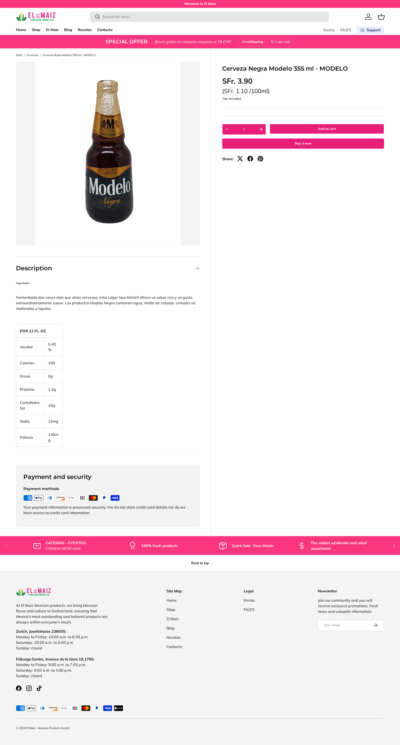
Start (19, 55)
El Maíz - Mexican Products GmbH (47, 728)
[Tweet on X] (240, 159)
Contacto (104, 29)
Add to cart (327, 129)
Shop (36, 29)
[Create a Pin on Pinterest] (260, 159)
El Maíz (52, 29)
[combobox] (209, 17)
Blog (68, 29)
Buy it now (303, 143)
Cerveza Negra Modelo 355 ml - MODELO (69, 55)
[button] (381, 17)
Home (21, 29)
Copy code (283, 42)
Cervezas (32, 55)
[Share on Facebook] (250, 159)
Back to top (200, 563)
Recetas (85, 29)
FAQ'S (345, 30)
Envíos (329, 30)
